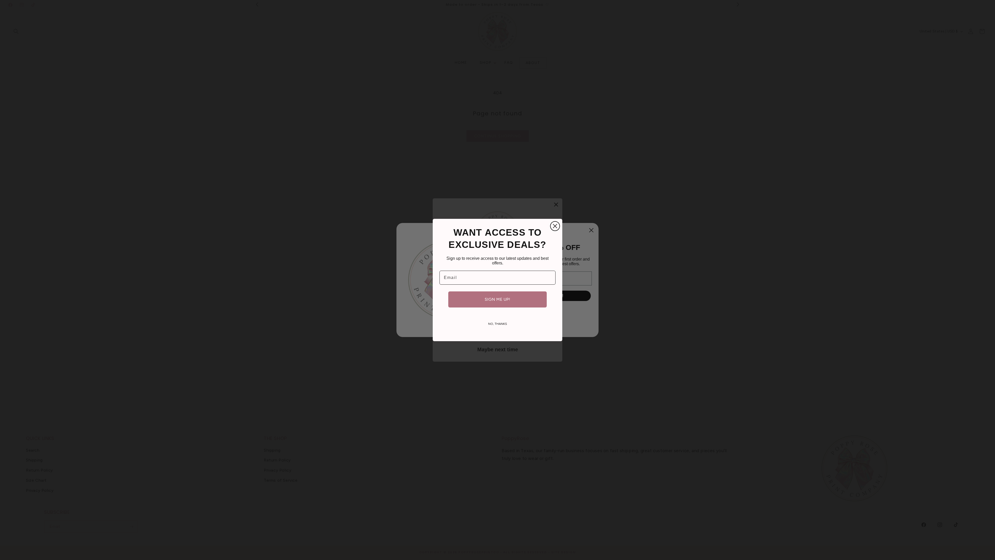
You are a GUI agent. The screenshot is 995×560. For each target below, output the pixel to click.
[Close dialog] (555, 226)
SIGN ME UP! (497, 299)
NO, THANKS (497, 324)
